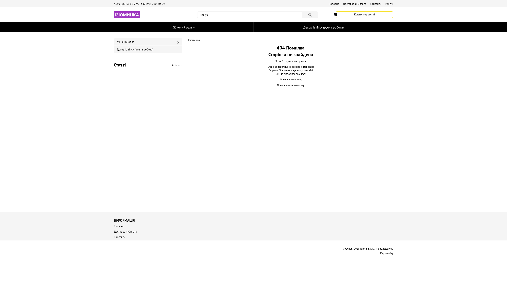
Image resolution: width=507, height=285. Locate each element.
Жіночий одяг (184, 27)
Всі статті (177, 65)
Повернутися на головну (290, 85)
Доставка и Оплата (354, 4)
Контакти (375, 4)
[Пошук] (310, 14)
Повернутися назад (290, 79)
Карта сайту (386, 253)
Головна (334, 4)
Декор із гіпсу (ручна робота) (323, 27)
